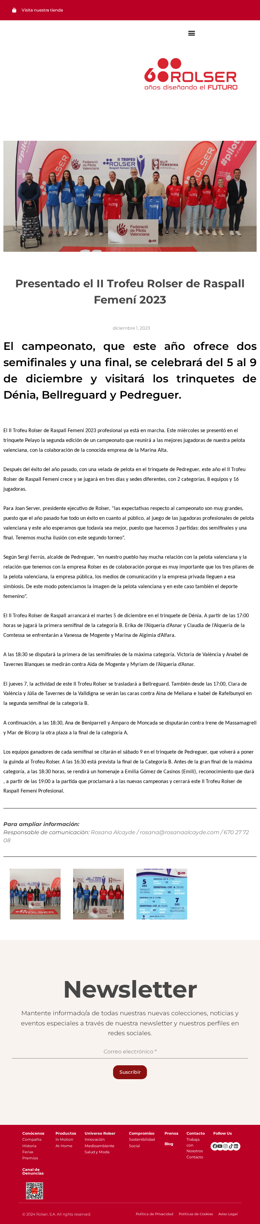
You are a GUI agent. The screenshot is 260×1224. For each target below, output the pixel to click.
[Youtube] (220, 1146)
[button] (191, 32)
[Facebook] (215, 1146)
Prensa (171, 1133)
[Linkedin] (236, 1146)
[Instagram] (225, 1146)
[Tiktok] (230, 1146)
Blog (169, 1143)
